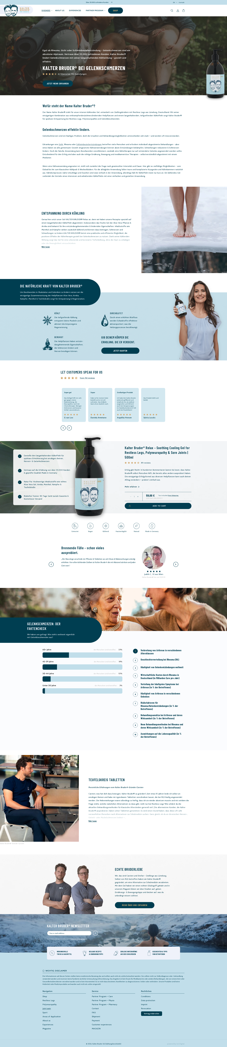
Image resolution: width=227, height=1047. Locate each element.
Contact (95, 1008)
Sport (45, 1012)
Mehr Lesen (46, 247)
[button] (46, 10)
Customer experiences (102, 1024)
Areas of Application (52, 1016)
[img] (70, 378)
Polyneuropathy (50, 1004)
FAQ (94, 1012)
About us (46, 1020)
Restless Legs (49, 1000)
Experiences (48, 1024)
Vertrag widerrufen (151, 1014)
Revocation (146, 1008)
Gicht (61, 144)
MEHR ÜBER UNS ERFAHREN (134, 905)
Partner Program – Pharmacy (104, 1004)
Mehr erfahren (131, 487)
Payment (96, 1020)
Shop (45, 996)
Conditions (146, 996)
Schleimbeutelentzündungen (89, 144)
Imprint (144, 1004)
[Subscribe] (95, 933)
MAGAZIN (96, 1028)
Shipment (96, 1016)
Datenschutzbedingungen (77, 939)
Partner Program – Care (102, 996)
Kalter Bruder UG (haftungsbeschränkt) (106, 1044)
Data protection (148, 1000)
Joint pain (47, 1008)
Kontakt (181, 2)
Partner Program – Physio (103, 1000)
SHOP (115, 10)
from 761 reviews (87, 378)
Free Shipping (173, 495)
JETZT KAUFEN (120, 350)
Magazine (47, 1028)
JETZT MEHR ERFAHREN (58, 83)
